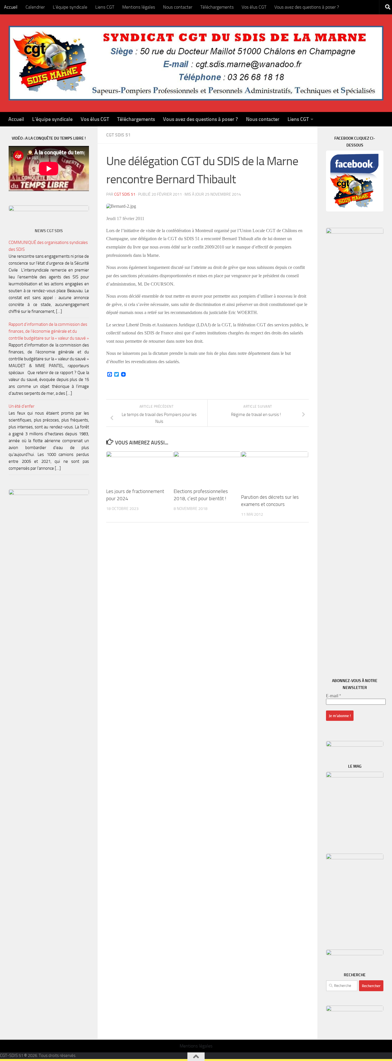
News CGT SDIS (49, 230)
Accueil (11, 7)
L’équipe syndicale (70, 7)
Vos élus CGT (254, 7)
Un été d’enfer (21, 406)
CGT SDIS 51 (118, 135)
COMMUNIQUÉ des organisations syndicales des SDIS (48, 246)
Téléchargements (217, 7)
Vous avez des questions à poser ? (306, 7)
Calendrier (35, 7)
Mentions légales (138, 7)
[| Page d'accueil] (196, 63)
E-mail (333, 695)
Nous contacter (177, 7)
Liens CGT (104, 7)
